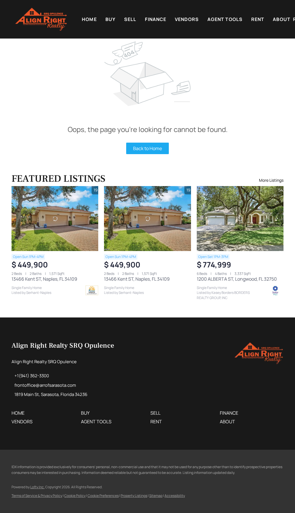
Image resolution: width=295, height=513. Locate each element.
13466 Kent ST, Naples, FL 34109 (44, 279)
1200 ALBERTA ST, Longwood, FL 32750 (237, 279)
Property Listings (134, 495)
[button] (41, 19)
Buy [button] (110, 19)
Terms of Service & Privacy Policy (37, 495)
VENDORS (187, 19)
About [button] (281, 19)
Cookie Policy (75, 495)
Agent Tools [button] (225, 19)
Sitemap (155, 495)
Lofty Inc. (37, 487)
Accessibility (174, 495)
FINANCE (155, 19)
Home (89, 19)
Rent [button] (257, 19)
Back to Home (147, 148)
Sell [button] (130, 19)
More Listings (271, 180)
